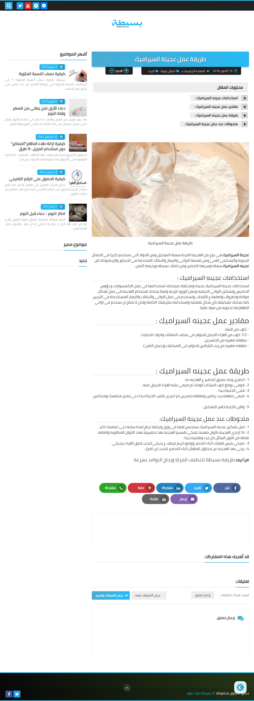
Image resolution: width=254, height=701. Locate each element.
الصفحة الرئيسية (195, 71)
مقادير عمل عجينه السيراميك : (216, 107)
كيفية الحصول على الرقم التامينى (37, 178)
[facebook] (8, 694)
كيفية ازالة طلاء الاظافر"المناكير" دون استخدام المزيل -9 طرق (38, 146)
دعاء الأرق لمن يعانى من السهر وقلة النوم (39, 110)
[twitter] (20, 5)
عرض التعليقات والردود (109, 595)
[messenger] (43, 5)
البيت (151, 71)
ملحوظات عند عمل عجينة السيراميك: (211, 124)
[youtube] (28, 5)
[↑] (127, 688)
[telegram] (35, 5)
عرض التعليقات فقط (147, 595)
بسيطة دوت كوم (199, 693)
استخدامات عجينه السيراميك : (216, 98)
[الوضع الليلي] (240, 687)
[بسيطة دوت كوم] (127, 23)
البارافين (206, 345)
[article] (133, 529)
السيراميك (231, 254)
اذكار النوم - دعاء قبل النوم (42, 213)
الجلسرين (212, 340)
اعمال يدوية (168, 71)
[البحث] (8, 5)
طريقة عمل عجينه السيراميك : (216, 115)
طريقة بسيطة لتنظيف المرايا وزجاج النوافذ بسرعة (184, 459)
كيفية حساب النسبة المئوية (42, 73)
